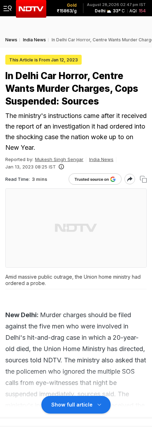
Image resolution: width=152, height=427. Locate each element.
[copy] (143, 179)
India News (101, 159)
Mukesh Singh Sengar (59, 159)
